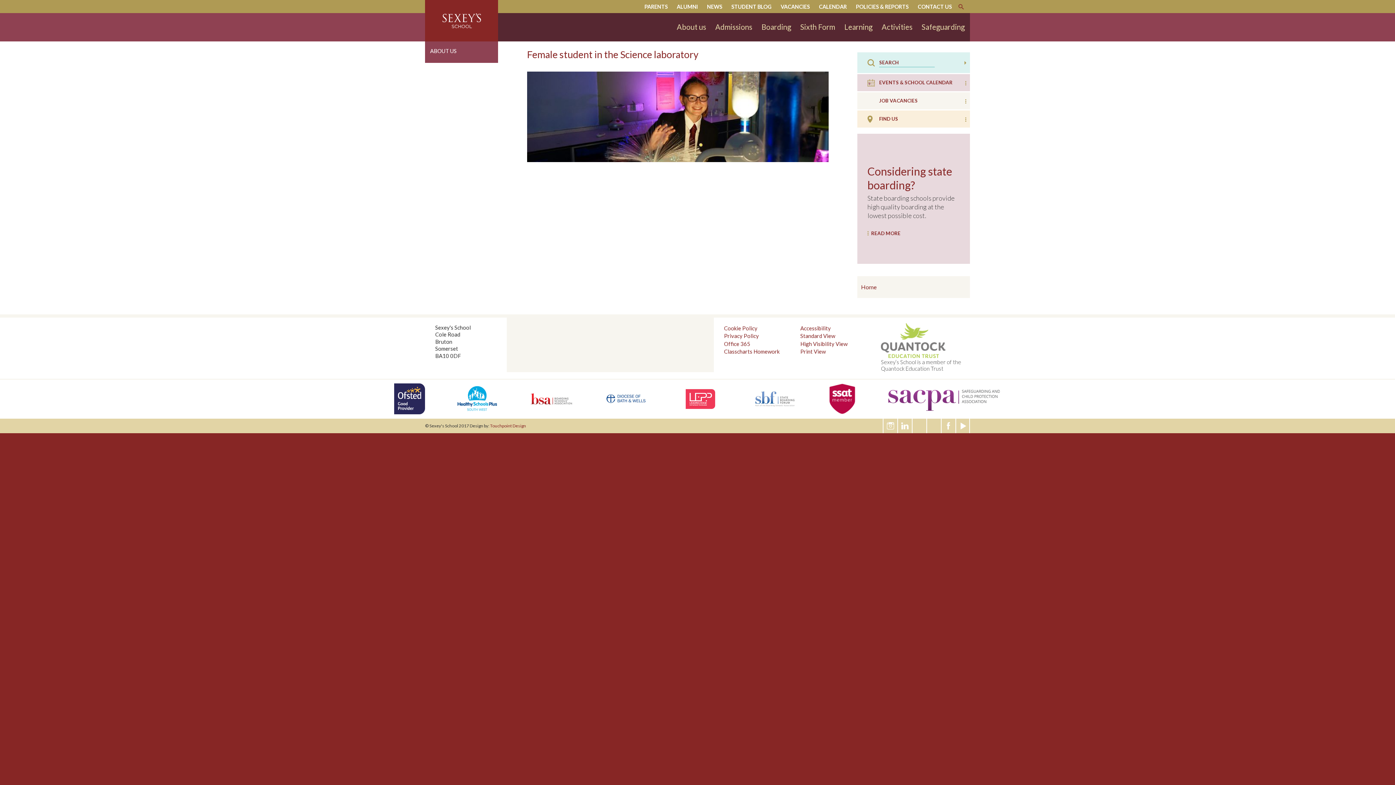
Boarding (776, 27)
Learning (858, 27)
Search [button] (965, 63)
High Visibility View (824, 344)
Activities (897, 27)
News (714, 7)
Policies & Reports (882, 7)
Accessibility (815, 328)
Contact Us (935, 7)
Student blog (751, 7)
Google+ (934, 426)
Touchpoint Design (508, 425)
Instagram (891, 426)
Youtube (963, 426)
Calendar (833, 7)
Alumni (687, 7)
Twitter (920, 426)
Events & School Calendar (916, 82)
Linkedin (905, 426)
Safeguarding (943, 27)
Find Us (888, 119)
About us (691, 27)
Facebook (949, 426)
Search (961, 7)
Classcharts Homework (752, 351)
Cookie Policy (740, 328)
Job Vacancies (898, 101)
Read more (886, 233)
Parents (656, 7)
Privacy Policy (741, 336)
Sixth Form (817, 27)
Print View (813, 351)
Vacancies (795, 7)
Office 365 (737, 344)
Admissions (733, 27)
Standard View (817, 336)
